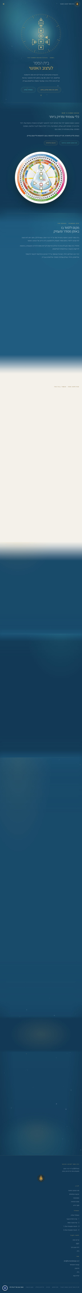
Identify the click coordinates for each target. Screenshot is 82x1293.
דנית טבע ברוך (75, 1247)
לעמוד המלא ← (72, 683)
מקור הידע (76, 1205)
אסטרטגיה (76, 1198)
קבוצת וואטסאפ (74, 1265)
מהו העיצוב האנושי (73, 1190)
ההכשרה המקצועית (72, 397)
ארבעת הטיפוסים (51, 143)
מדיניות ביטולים (40, 1287)
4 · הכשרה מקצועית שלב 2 (71, 1230)
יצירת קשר (76, 1276)
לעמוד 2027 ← (72, 733)
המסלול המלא (28, 90)
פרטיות (48, 1287)
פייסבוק (77, 1268)
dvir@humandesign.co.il (71, 1261)
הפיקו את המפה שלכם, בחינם (49, 90)
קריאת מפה (76, 1240)
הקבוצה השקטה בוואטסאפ (29, 1144)
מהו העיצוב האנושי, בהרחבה (69, 143)
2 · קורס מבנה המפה (73, 1223)
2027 (77, 1244)
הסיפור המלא (73, 622)
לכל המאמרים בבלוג (70, 1003)
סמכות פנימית (75, 1202)
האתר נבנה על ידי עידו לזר (16, 1287)
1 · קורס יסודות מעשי (73, 1219)
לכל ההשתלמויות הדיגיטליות (67, 745)
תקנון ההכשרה (29, 1287)
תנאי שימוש (55, 1287)
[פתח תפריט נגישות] (5, 1288)
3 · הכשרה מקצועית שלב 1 (71, 1226)
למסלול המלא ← (72, 528)
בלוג (78, 1251)
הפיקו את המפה (41, 1078)
